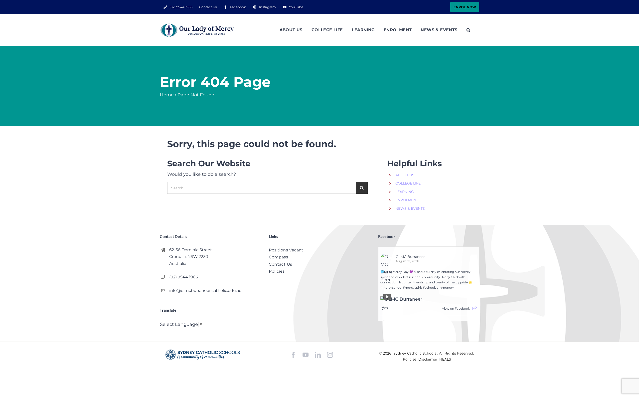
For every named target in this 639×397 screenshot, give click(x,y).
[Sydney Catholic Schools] (203, 354)
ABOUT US (404, 175)
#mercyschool (391, 287)
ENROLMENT (406, 200)
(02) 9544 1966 (183, 277)
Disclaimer (428, 359)
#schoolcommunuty (438, 287)
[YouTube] (306, 355)
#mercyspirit (412, 287)
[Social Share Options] (474, 308)
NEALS (445, 359)
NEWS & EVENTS (410, 208)
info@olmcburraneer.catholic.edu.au (205, 290)
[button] (468, 30)
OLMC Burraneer (410, 256)
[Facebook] (293, 355)
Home (167, 95)
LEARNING (404, 192)
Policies (410, 359)
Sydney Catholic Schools (415, 353)
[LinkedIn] (318, 355)
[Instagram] (330, 355)
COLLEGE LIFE (408, 183)
